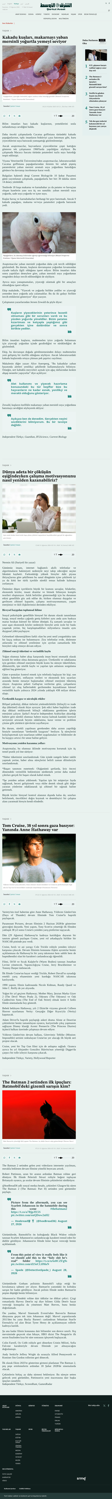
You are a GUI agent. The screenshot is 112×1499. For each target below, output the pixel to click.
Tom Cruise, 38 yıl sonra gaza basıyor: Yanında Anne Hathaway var (38, 828)
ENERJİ (57, 1411)
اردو (22, 4)
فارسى (27, 4)
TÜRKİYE (47, 14)
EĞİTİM (18, 1438)
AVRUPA (18, 1414)
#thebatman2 (58, 1208)
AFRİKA (18, 1417)
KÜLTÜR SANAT (18, 1441)
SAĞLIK (18, 1434)
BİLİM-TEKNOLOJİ (90, 14)
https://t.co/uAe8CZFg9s (51, 1261)
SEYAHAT (18, 1457)
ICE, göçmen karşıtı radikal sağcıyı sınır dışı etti (97, 68)
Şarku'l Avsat (15, 106)
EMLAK (57, 1420)
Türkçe (16, 4)
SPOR (80, 14)
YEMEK (17, 1463)
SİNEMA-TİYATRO (18, 1446)
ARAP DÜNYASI (20, 14)
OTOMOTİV (59, 1414)
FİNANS (57, 1417)
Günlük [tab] (102, 40)
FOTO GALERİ (7, 1474)
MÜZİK (17, 1460)
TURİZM (57, 1424)
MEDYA (18, 1450)
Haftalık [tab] (102, 42)
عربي (4, 4)
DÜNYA (30, 14)
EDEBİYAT (18, 1454)
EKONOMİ (55, 14)
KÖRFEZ (38, 14)
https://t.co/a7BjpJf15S (26, 1212)
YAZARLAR (65, 14)
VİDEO (4, 1481)
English (9, 4)
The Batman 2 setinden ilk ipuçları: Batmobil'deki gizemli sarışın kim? (36, 1084)
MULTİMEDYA (64, 19)
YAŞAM (73, 14)
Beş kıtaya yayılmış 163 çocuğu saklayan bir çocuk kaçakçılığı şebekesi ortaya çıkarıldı (48, 23)
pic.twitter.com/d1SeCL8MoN (30, 1264)
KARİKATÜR (6, 1477)
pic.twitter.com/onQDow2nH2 (30, 1215)
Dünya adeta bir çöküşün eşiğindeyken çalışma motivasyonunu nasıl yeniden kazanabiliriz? (39, 476)
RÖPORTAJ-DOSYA (50, 19)
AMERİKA (18, 1411)
